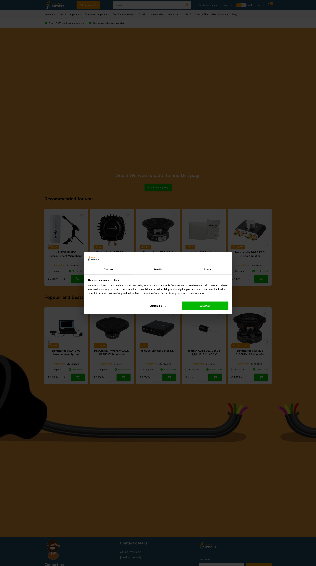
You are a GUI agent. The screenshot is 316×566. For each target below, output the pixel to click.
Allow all (205, 305)
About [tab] (207, 269)
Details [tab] (158, 269)
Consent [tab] (109, 269)
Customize (155, 305)
